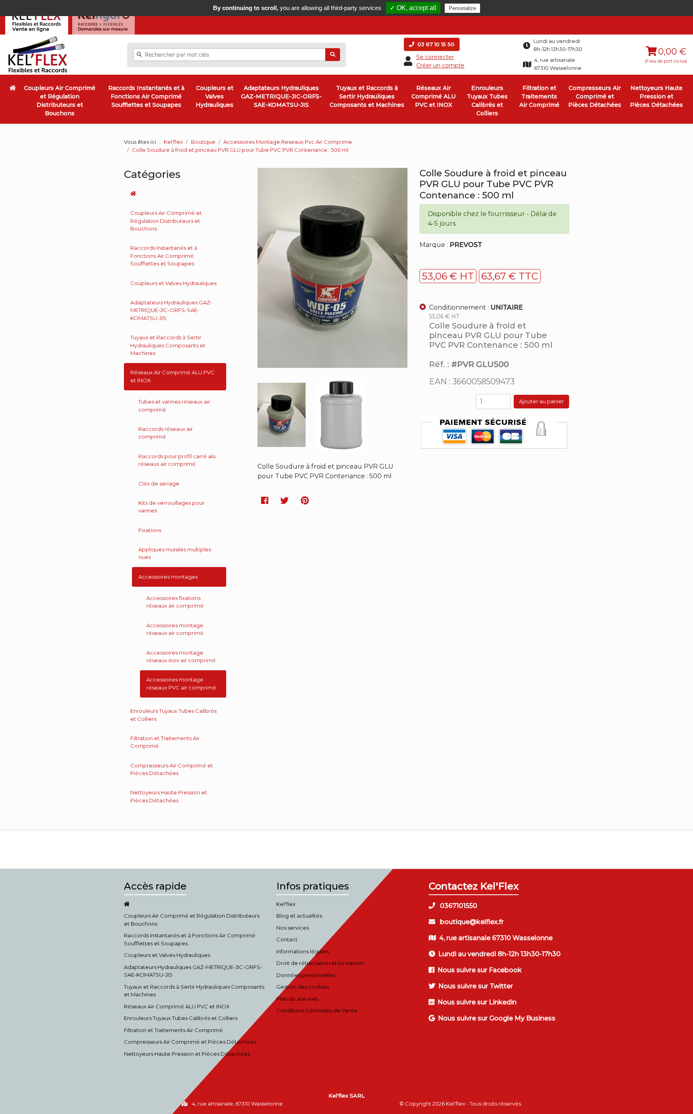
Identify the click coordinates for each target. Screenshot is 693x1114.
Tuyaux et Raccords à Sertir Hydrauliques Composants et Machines (367, 96)
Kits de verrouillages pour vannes (171, 507)
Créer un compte (440, 65)
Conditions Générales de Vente (316, 1010)
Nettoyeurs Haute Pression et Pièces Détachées (656, 96)
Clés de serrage (158, 483)
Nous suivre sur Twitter (475, 986)
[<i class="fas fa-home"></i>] (12, 88)
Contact (287, 939)
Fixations (149, 530)
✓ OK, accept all (413, 7)
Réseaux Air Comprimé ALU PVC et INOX (433, 96)
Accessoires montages (168, 576)
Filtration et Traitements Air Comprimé (539, 96)
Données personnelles (305, 975)
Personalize (462, 8)
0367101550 (457, 906)
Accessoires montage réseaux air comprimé (175, 629)
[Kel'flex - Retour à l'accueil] (38, 38)
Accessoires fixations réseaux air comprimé (175, 602)
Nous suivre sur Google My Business (496, 1018)
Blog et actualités (299, 915)
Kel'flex (173, 142)
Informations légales (302, 951)
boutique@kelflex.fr (471, 922)
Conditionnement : (476, 307)
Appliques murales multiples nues (174, 553)
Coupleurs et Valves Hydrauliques (214, 96)
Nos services (292, 927)
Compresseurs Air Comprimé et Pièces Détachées (594, 96)
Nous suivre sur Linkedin (477, 1002)
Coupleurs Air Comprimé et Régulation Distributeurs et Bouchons (59, 100)
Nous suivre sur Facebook (480, 970)
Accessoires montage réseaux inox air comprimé (181, 656)
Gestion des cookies (302, 986)
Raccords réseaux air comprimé (165, 433)
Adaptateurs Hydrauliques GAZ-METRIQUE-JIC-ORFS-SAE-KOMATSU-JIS (281, 96)
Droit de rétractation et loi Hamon (320, 963)
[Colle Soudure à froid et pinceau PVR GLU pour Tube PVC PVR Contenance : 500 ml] (332, 363)
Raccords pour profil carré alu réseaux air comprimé (177, 460)
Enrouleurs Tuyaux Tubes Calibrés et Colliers (487, 100)
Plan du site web (297, 999)
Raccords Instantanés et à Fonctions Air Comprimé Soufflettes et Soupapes (146, 96)
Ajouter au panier (541, 401)
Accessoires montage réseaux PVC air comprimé (181, 683)
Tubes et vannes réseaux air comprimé (174, 405)
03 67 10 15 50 (435, 44)
